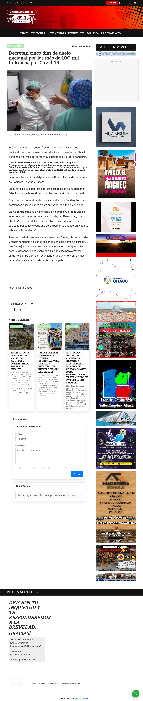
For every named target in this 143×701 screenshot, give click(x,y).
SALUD (63, 39)
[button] (103, 2)
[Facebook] (125, 2)
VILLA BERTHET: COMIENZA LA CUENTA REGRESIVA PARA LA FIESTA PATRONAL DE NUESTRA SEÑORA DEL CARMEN (48, 362)
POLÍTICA (93, 33)
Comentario (20, 445)
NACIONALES (49, 39)
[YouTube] (135, 2)
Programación (112, 33)
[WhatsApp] (120, 2)
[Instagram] (130, 2)
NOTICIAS (95, 39)
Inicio (24, 33)
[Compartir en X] (20, 309)
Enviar (76, 474)
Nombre (18, 434)
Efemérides (58, 33)
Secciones (38, 33)
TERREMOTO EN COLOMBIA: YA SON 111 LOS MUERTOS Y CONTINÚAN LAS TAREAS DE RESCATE (20, 360)
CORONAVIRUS (79, 39)
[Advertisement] (116, 81)
